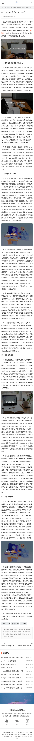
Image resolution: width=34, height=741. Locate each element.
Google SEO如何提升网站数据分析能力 (12, 684)
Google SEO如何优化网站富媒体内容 (12, 671)
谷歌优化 (23, 624)
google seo (9, 7)
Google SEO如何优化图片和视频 (11, 678)
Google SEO (6, 624)
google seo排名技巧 (7, 668)
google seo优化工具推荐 (8, 661)
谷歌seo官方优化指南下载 (9, 646)
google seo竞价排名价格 (8, 664)
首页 (3, 7)
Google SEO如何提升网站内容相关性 (12, 657)
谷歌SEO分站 (25, 736)
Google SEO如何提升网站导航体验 (11, 688)
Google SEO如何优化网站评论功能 (11, 681)
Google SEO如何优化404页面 (10, 674)
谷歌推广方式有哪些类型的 (26, 646)
